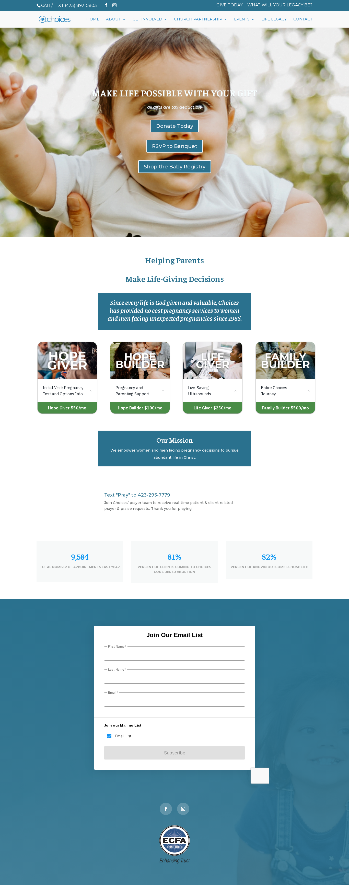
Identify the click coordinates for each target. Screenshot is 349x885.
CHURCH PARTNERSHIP (198, 19)
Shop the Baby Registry (174, 167)
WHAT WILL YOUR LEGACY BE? (279, 5)
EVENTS (242, 19)
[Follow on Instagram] (183, 809)
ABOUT (113, 19)
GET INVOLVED (147, 19)
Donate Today (174, 126)
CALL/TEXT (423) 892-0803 (69, 5)
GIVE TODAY (229, 5)
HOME (92, 19)
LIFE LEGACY (274, 19)
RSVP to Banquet (174, 146)
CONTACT (302, 19)
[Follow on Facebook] (166, 809)
